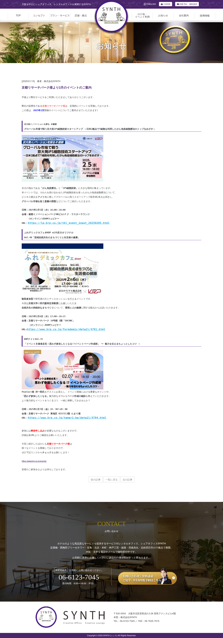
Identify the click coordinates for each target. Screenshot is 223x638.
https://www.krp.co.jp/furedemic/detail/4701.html (66, 329)
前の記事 (96, 479)
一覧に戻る (111, 479)
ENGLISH (151, 4)
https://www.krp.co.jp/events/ (34, 461)
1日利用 (166, 4)
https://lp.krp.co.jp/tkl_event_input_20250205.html (69, 222)
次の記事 (127, 479)
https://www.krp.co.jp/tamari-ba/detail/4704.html (67, 417)
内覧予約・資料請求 (188, 4)
